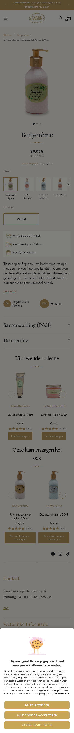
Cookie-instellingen (37, 725)
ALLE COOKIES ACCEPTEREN (37, 715)
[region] (37, 680)
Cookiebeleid (61, 693)
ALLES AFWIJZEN (37, 705)
